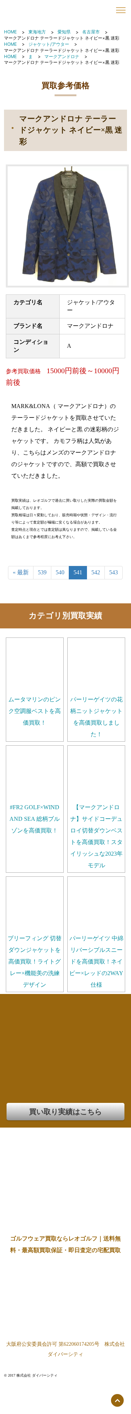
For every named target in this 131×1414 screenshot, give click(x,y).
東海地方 (37, 32)
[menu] (120, 10)
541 (78, 572)
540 (60, 572)
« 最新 (21, 572)
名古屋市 (91, 32)
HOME (10, 32)
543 (113, 572)
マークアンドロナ (61, 56)
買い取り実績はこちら (65, 1112)
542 (95, 572)
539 (42, 572)
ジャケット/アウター (48, 44)
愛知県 (64, 32)
